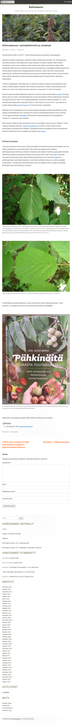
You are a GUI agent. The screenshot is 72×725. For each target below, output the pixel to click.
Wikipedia (23, 115)
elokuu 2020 (6, 627)
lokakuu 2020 (6, 622)
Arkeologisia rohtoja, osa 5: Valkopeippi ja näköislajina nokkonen (22, 547)
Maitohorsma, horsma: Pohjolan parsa (21, 576)
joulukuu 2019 (6, 646)
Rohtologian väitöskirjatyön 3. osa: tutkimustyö (24, 567)
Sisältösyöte (6, 705)
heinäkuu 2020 (6, 629)
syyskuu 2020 (6, 625)
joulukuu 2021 (6, 589)
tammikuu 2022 (7, 587)
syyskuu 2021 (6, 596)
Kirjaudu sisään (6, 703)
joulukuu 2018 (6, 674)
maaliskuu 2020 (7, 639)
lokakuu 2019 (6, 651)
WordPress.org (6, 710)
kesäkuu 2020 (6, 632)
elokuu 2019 (6, 655)
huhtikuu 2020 (6, 637)
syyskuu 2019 (6, 653)
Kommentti (6, 463)
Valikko (69, 2)
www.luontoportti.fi (26, 426)
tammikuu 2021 (7, 615)
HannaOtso (5, 50)
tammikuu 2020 (7, 644)
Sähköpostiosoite (9, 491)
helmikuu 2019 (6, 670)
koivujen (59, 94)
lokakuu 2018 (6, 679)
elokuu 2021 (6, 599)
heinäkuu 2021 (6, 601)
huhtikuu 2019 (6, 665)
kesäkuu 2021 (6, 603)
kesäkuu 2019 (6, 660)
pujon (26, 105)
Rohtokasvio (36, 7)
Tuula (4, 572)
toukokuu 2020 (6, 634)
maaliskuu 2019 (7, 667)
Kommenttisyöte (7, 708)
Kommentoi (20, 50)
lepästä (9, 228)
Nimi (4, 484)
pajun (19, 105)
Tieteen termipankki (30, 126)
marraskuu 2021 (7, 592)
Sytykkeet (5, 538)
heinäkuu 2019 (6, 658)
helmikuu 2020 (6, 641)
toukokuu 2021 (6, 606)
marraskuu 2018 (7, 677)
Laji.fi (55, 154)
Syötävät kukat (14, 558)
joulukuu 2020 (6, 618)
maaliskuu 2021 (7, 610)
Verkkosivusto (7, 499)
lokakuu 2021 (6, 594)
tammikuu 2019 (7, 672)
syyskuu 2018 (6, 682)
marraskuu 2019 (7, 648)
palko (43, 131)
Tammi (4, 529)
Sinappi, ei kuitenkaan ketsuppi (11, 534)
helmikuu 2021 (6, 613)
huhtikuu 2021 (6, 608)
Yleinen (5, 692)
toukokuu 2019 (6, 663)
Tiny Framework (15, 719)
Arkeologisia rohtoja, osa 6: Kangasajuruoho (15, 543)
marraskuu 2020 (7, 620)
